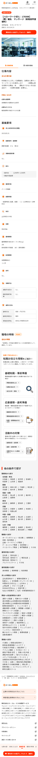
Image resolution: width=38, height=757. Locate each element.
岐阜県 (4, 503)
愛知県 (20, 503)
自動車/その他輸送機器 (10, 664)
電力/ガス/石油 (21, 654)
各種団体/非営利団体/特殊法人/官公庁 (16, 659)
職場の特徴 (30, 747)
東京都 (4, 487)
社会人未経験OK (8, 590)
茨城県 (4, 489)
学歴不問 (21, 588)
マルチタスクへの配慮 (10, 613)
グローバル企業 (17, 586)
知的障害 (24, 570)
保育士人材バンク (11, 711)
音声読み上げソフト (9, 625)
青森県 (12, 479)
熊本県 (28, 527)
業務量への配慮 (24, 608)
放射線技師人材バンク (26, 711)
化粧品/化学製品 (8, 647)
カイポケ (14, 718)
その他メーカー (21, 650)
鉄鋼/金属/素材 (16, 642)
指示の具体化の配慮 (9, 627)
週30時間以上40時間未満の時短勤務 (15, 601)
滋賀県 (4, 511)
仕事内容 (4, 747)
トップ (3, 676)
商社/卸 (25, 664)
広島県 (28, 517)
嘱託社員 (25, 557)
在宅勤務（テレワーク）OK (22, 581)
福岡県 (4, 527)
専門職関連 (24, 547)
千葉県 (22, 487)
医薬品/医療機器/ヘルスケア (12, 645)
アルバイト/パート (9, 562)
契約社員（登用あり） (10, 557)
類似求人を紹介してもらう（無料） (19, 32)
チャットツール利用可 (10, 615)
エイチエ (21, 716)
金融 (11, 662)
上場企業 (5, 586)
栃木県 (12, 489)
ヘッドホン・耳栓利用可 (11, 630)
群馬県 (20, 489)
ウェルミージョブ (7, 706)
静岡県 (12, 503)
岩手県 (20, 479)
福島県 (20, 481)
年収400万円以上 (8, 588)
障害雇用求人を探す (12, 676)
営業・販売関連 (8, 540)
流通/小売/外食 (23, 652)
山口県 (4, 519)
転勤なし (5, 581)
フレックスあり (22, 606)
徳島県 (12, 519)
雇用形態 (22, 747)
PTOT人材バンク (11, 716)
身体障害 (5, 570)
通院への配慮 (7, 598)
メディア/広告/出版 (9, 657)
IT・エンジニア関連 (9, 545)
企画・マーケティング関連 (12, 542)
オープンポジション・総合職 (12, 537)
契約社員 (13, 555)
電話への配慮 (26, 613)
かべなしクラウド (24, 718)
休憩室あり (6, 620)
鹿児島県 (21, 529)
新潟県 (4, 495)
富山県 (12, 495)
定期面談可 (6, 618)
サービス (22, 657)
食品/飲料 (20, 647)
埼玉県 (29, 487)
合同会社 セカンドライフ (27, 676)
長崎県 (20, 527)
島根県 (12, 517)
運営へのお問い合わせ (9, 740)
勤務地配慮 (24, 632)
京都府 (12, 509)
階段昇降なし (21, 622)
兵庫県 (20, 509)
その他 (33, 547)
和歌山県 (13, 511)
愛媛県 (28, 519)
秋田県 (4, 481)
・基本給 (6, 173)
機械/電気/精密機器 (23, 662)
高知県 (4, 521)
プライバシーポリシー (9, 727)
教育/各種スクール (9, 669)
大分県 (4, 529)
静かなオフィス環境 (9, 632)
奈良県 (28, 509)
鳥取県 (4, 517)
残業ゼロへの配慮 (21, 598)
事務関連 (29, 537)
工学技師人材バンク (21, 713)
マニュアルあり (25, 627)
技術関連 (23, 545)
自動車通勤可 (7, 634)
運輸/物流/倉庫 (7, 654)
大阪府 (4, 509)
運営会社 (4, 723)
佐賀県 (12, 527)
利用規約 (4, 731)
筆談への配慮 (26, 615)
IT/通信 (5, 642)
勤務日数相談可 (8, 606)
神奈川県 (13, 487)
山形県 (12, 481)
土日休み (22, 583)
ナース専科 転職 (15, 708)
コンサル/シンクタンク (20, 667)
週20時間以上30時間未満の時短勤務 (15, 603)
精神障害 (15, 570)
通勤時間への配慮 (8, 608)
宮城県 (28, 479)
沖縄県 (29, 529)
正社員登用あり (8, 578)
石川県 (20, 495)
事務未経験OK (22, 578)
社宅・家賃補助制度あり (26, 590)
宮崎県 (12, 529)
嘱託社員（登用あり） (10, 560)
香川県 (20, 519)
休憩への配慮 (18, 618)
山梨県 (4, 497)
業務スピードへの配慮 (10, 610)
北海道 (4, 479)
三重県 (28, 503)
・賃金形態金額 (8, 176)
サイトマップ (6, 736)
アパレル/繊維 (7, 650)
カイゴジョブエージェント (23, 706)
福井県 (28, 495)
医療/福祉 (6, 667)
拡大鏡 (22, 625)
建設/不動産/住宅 (8, 652)
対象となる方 (13, 747)
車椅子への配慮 (8, 622)
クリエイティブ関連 (9, 547)
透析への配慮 (18, 620)
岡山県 (20, 517)
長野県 (12, 497)
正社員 (4, 555)
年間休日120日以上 (9, 583)
